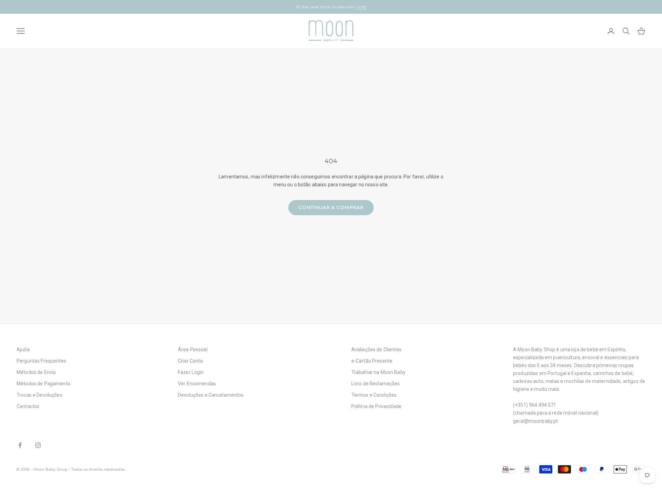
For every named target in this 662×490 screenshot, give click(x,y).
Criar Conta (190, 361)
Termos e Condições (374, 395)
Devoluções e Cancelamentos (211, 395)
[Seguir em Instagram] (37, 445)
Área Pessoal (193, 349)
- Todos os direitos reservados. (97, 469)
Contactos (28, 406)
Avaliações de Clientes (376, 349)
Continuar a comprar (331, 207)
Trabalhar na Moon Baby (378, 372)
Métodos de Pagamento (43, 383)
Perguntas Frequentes (41, 361)
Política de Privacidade (376, 406)
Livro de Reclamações (375, 383)
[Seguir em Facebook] (20, 445)
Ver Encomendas (197, 383)
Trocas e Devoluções (39, 395)
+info (361, 6)
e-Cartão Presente (371, 361)
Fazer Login (191, 372)
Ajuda (23, 349)
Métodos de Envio (36, 372)
